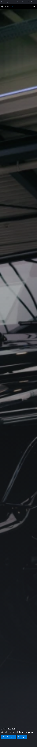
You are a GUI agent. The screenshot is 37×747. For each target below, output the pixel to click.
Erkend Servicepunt (8, 737)
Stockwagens (22, 737)
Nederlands (31, 2)
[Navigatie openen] (34, 6)
